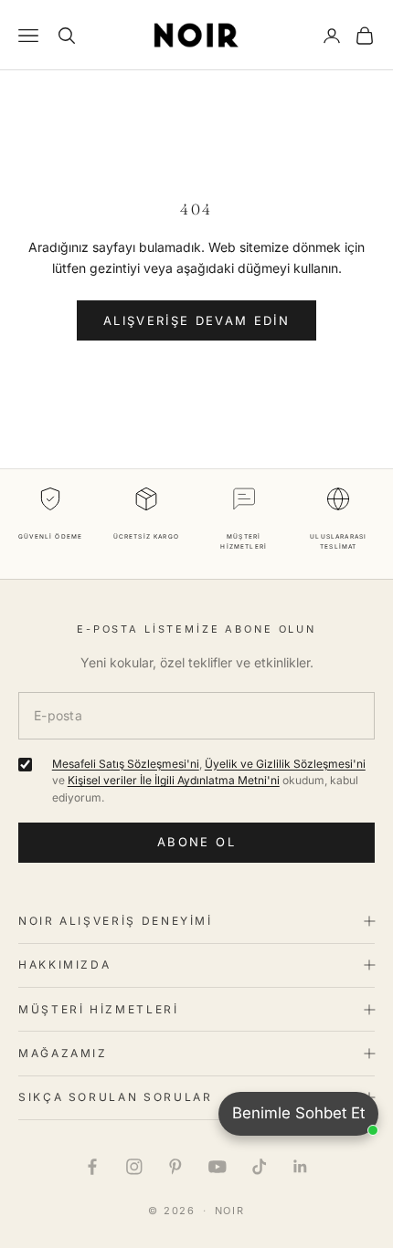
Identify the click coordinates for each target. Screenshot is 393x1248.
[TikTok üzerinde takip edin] (260, 1167)
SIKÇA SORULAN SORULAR (115, 1097)
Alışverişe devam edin (196, 320)
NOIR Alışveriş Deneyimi (115, 921)
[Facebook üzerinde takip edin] (92, 1167)
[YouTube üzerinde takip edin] (217, 1167)
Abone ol (196, 841)
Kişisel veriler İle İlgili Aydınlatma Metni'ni (174, 780)
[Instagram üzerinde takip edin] (134, 1167)
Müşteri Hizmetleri (98, 1009)
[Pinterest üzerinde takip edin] (175, 1167)
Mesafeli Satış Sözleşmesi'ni (125, 764)
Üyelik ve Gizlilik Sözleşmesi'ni (285, 764)
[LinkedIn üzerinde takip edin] (301, 1167)
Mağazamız (63, 1053)
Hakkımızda (64, 964)
